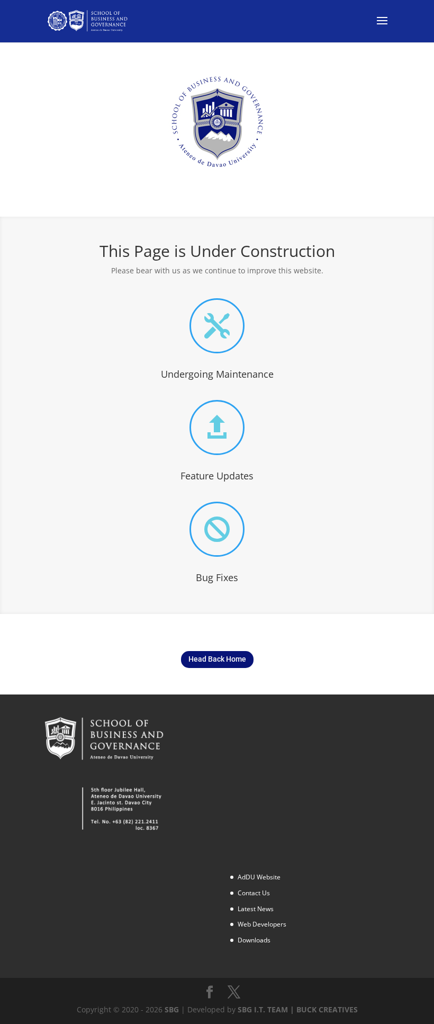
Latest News (256, 908)
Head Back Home (217, 659)
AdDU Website (259, 876)
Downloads (254, 940)
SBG (172, 1009)
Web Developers (262, 924)
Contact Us (254, 892)
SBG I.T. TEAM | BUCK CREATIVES (298, 1009)
